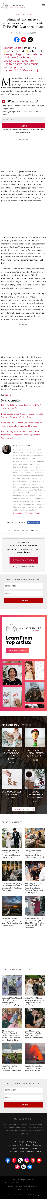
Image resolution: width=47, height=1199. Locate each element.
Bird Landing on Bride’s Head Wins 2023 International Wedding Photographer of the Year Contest (21, 434)
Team (25, 1183)
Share (35, 522)
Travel (22, 1151)
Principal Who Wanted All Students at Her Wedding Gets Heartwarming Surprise (12, 1001)
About (7, 1183)
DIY (21, 1145)
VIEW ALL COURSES (17, 650)
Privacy (19, 1189)
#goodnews (25, 54)
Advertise (18, 1186)
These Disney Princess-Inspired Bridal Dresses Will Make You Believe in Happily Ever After (11, 1035)
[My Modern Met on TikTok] (17, 1166)
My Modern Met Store (16, 725)
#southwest (11, 61)
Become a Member (23, 560)
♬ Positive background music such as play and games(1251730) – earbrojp (22, 65)
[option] (12, 701)
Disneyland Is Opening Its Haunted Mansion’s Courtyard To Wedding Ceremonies (12, 886)
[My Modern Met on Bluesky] (29, 1166)
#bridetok (10, 57)
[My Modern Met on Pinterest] (14, 1159)
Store (39, 1151)
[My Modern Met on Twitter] (20, 1159)
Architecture (13, 1145)
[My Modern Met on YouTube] (39, 1159)
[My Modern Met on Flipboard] (32, 1159)
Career (28, 1145)
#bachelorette (26, 57)
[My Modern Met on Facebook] (7, 1159)
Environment (25, 1148)
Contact (10, 1186)
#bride (37, 54)
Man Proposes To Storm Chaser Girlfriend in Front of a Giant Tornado (11, 1069)
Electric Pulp (34, 1195)
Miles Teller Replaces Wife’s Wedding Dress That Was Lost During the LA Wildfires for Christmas (34, 923)
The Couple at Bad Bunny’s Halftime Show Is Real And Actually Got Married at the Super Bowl (34, 887)
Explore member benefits (24, 566)
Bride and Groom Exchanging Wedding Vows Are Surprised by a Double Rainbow (12, 921)
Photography (31, 1142)
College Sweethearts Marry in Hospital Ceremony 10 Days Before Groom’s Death (34, 853)
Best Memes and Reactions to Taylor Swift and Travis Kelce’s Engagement (34, 1034)
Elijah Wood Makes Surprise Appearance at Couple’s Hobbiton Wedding (35, 1001)
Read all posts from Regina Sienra (26, 513)
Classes (14, 1148)
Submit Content (34, 1183)
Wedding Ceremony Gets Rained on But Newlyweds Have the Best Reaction (11, 853)
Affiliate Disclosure (30, 1186)
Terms (25, 1189)
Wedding (27, 14)
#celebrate (27, 61)
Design (21, 1142)
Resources (37, 1145)
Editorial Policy (16, 1183)
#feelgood (10, 54)
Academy (30, 1151)
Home (18, 14)
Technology (13, 1151)
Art (14, 1142)
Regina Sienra (18, 33)
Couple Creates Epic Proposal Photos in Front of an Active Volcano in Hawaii (33, 1069)
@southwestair (13, 48)
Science (35, 1148)
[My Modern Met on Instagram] (26, 1159)
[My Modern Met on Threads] (23, 1166)
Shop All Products (23, 809)
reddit (8, 395)
